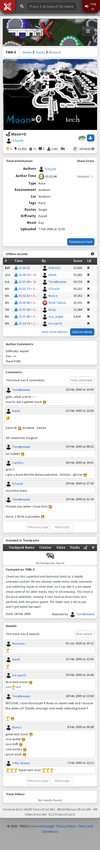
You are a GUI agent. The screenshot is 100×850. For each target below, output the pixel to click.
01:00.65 (24, 268)
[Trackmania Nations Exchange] (31, 32)
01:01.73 (24, 289)
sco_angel (56, 316)
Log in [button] (93, 6)
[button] (7, 6)
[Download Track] (90, 137)
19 (34, 149)
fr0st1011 (55, 268)
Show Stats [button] (85, 161)
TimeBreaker (57, 282)
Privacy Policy (66, 826)
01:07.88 (24, 316)
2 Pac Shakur (21, 763)
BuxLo (53, 296)
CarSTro (17, 463)
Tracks (40, 52)
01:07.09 (24, 309)
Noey (52, 309)
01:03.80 (24, 303)
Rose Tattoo (57, 303)
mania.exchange (41, 826)
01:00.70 (24, 275)
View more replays (54, 332)
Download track (80, 242)
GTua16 (18, 141)
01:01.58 (24, 282)
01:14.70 (24, 323)
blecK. (53, 275)
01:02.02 (24, 296)
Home (27, 52)
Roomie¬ (18, 643)
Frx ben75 (55, 323)
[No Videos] (63, 149)
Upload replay (82, 332)
